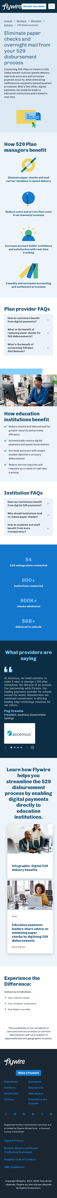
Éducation (36, 21)
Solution (8, 25)
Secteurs (21, 21)
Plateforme (11, 1081)
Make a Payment (28, 1072)
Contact (9, 1099)
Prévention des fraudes (37, 1101)
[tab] (11, 747)
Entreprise (35, 1081)
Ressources (35, 1087)
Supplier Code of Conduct (20, 1159)
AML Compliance (14, 1167)
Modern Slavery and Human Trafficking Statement (21, 1150)
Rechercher (11, 1093)
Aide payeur (35, 1093)
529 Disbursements (27, 25)
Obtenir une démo (34, 6)
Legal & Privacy (13, 1140)
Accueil (8, 21)
